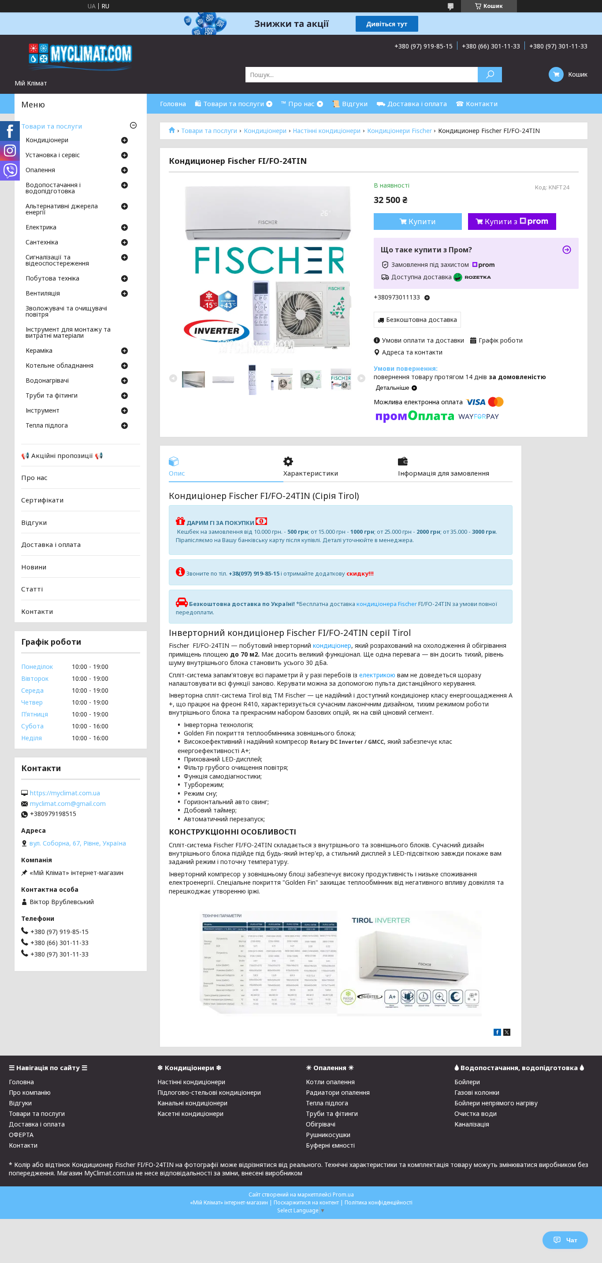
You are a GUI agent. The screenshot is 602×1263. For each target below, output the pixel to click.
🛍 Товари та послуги (229, 103)
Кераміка (39, 351)
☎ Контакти (477, 103)
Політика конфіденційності (378, 1202)
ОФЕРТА (21, 1134)
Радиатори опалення (338, 1092)
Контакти (37, 611)
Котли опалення (330, 1082)
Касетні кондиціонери (190, 1113)
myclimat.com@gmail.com (68, 804)
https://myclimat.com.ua (65, 793)
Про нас (34, 477)
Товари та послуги (209, 131)
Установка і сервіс (53, 155)
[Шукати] (490, 74)
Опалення (40, 170)
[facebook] (497, 1033)
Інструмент (42, 410)
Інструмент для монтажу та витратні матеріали (68, 333)
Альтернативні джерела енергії (62, 209)
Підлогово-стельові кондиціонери (209, 1092)
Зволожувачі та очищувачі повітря (66, 311)
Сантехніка (42, 242)
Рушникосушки (328, 1134)
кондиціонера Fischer (387, 604)
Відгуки (34, 521)
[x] (506, 1033)
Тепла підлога (47, 425)
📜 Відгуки (350, 103)
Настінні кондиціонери (326, 131)
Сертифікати (42, 499)
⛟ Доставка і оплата (411, 103)
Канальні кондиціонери (192, 1103)
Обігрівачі (320, 1124)
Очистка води (475, 1113)
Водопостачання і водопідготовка (53, 188)
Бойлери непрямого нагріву (496, 1103)
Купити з (501, 221)
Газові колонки (476, 1092)
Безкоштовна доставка (421, 319)
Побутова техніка (52, 278)
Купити (422, 221)
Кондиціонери (265, 131)
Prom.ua (343, 1194)
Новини (33, 566)
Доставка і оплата (51, 544)
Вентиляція (43, 293)
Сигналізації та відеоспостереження (57, 260)
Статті (32, 588)
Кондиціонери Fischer (399, 131)
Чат (571, 1240)
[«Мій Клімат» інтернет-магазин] (81, 56)
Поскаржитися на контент (306, 1202)
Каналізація (471, 1124)
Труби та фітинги (52, 395)
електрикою (377, 675)
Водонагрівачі (47, 380)
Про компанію (30, 1092)
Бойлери (467, 1082)
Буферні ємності (330, 1145)
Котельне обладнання (59, 365)
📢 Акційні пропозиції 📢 (62, 455)
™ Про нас (298, 103)
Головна (173, 103)
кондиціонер (332, 645)
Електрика (41, 227)
